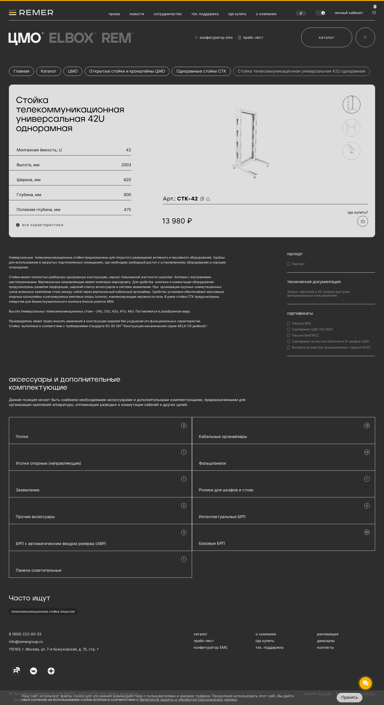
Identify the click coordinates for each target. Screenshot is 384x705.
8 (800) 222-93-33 (25, 634)
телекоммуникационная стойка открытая (43, 611)
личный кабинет (349, 12)
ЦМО (25, 38)
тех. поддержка (205, 14)
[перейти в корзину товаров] (373, 11)
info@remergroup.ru (25, 641)
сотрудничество (168, 14)
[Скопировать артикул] (202, 199)
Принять (349, 697)
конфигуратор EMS (216, 37)
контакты (325, 647)
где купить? (358, 212)
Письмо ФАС (301, 323)
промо (114, 14)
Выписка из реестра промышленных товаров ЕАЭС (331, 347)
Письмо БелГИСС (305, 335)
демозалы (326, 640)
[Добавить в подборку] (362, 221)
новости (137, 14)
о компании (266, 14)
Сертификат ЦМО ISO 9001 (312, 329)
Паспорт (298, 264)
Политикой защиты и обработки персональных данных (188, 699)
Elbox (72, 38)
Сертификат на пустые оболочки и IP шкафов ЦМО (330, 341)
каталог (326, 37)
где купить (237, 14)
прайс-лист (253, 37)
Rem (117, 38)
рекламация (327, 634)
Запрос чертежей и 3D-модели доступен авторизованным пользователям (318, 293)
